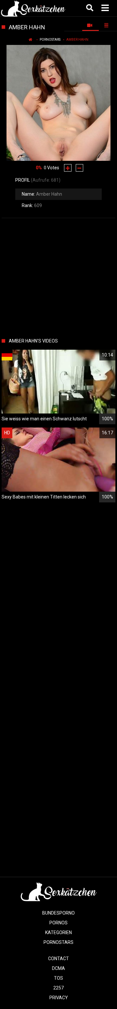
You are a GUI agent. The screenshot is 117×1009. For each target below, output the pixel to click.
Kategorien (58, 932)
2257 (58, 987)
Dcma (58, 968)
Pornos (58, 922)
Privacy (58, 997)
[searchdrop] (90, 8)
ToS (58, 978)
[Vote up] (68, 168)
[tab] (90, 25)
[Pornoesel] (33, 8)
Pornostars (50, 39)
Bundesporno (58, 913)
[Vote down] (79, 168)
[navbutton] (106, 8)
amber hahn (77, 39)
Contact (58, 958)
